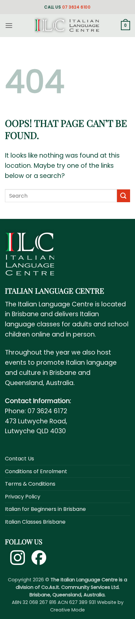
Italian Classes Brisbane (35, 522)
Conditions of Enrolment (36, 471)
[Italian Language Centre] (67, 25)
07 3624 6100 (76, 7)
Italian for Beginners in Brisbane (45, 509)
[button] (9, 25)
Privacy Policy (22, 496)
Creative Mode (67, 610)
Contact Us (19, 458)
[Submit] (123, 195)
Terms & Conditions (30, 484)
